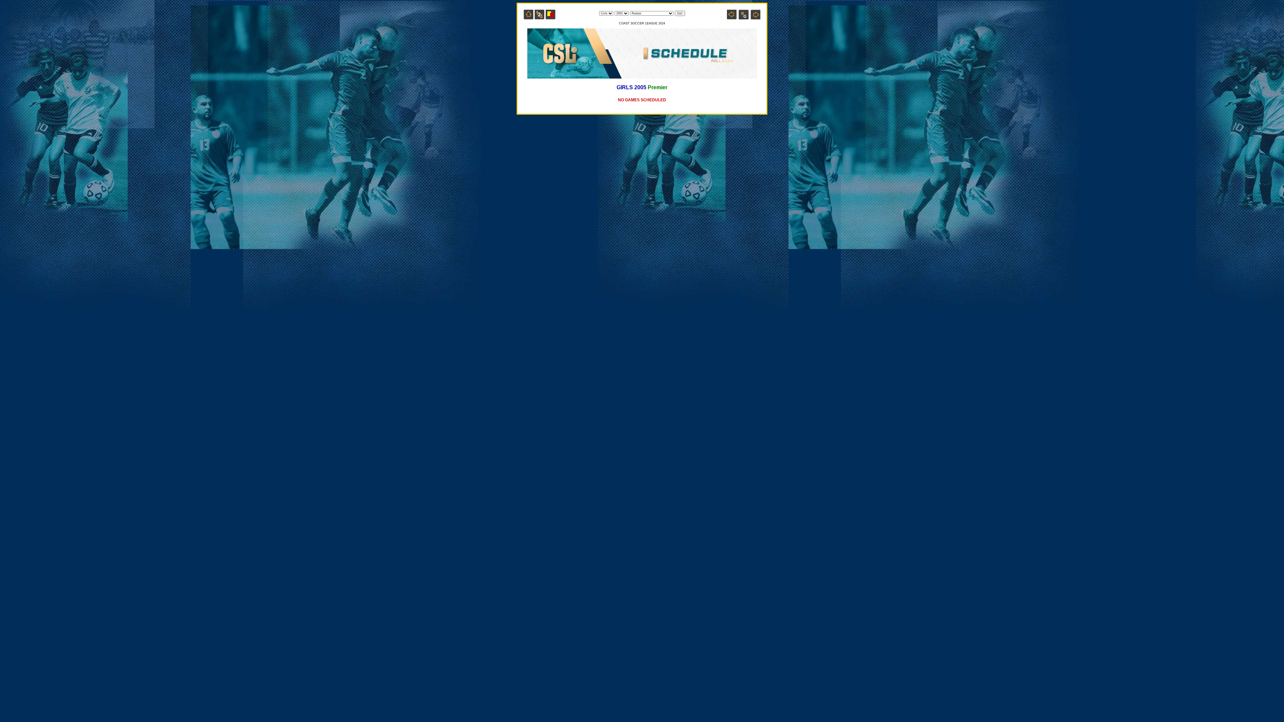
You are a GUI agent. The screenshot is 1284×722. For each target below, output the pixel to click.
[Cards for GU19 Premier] (550, 17)
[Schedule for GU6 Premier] (755, 17)
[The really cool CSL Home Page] (528, 17)
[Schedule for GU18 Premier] (732, 17)
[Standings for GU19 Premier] (539, 17)
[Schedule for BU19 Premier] (743, 17)
